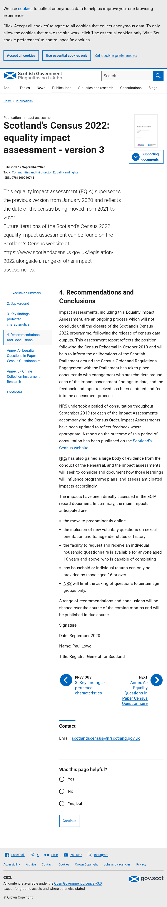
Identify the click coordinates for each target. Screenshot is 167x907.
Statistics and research (95, 88)
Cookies (63, 864)
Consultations (131, 88)
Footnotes (14, 392)
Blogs (153, 88)
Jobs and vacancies (117, 864)
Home (7, 101)
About (8, 88)
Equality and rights (65, 172)
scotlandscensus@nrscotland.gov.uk (106, 738)
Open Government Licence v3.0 (78, 883)
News (41, 88)
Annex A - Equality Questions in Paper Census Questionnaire (23, 355)
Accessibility (11, 864)
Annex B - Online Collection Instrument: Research (23, 376)
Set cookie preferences (115, 55)
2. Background (18, 303)
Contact (47, 864)
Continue (70, 821)
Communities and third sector (32, 172)
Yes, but (75, 803)
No (70, 791)
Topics (25, 88)
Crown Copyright (86, 864)
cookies (25, 8)
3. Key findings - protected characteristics (19, 319)
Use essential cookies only (66, 55)
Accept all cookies (21, 55)
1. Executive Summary (24, 293)
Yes (71, 779)
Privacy (141, 864)
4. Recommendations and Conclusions (23, 337)
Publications (61, 88)
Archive (31, 864)
